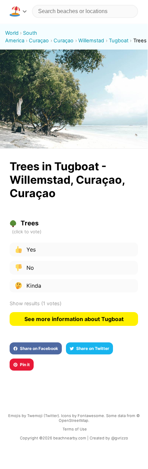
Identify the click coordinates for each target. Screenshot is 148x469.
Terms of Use (74, 429)
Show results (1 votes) (35, 303)
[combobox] (85, 11)
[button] (18, 11)
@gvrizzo (119, 438)
